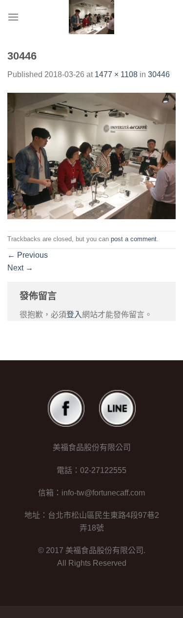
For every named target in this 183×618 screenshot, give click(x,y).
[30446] (91, 155)
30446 (159, 74)
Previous (27, 255)
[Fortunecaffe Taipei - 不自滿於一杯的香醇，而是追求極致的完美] (91, 17)
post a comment (134, 239)
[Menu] (13, 17)
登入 (74, 314)
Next (20, 268)
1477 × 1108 (116, 74)
